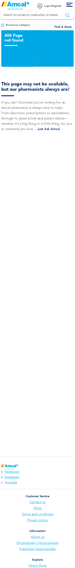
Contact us (37, 502)
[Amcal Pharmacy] (15, 6)
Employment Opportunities (37, 543)
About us (37, 537)
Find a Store (38, 566)
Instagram (12, 477)
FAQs (37, 508)
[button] (15, 25)
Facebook (12, 472)
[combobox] (37, 14)
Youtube (11, 482)
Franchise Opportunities (37, 549)
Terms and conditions (37, 514)
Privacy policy (37, 520)
